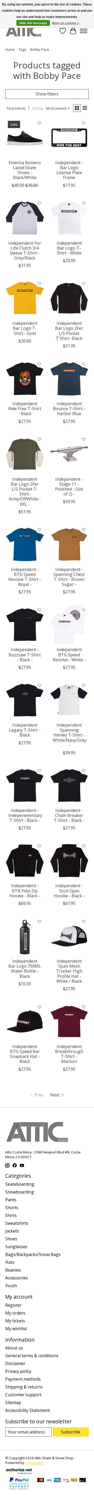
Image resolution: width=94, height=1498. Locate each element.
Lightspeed (34, 1462)
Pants (10, 1200)
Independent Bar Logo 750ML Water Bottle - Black (24, 968)
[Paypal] (19, 1490)
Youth (11, 1285)
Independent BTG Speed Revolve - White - (69, 654)
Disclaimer (15, 1363)
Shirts (11, 1215)
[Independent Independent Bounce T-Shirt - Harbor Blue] (69, 378)
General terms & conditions (31, 1356)
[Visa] (49, 1480)
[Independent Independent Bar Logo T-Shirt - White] (69, 218)
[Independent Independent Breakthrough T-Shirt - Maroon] (69, 1021)
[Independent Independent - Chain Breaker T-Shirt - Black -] (69, 785)
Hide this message (33, 23)
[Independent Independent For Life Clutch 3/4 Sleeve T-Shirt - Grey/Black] (24, 218)
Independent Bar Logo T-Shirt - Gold (24, 328)
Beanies (13, 1270)
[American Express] (57, 1480)
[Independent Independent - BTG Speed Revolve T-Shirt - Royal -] (24, 544)
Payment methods (23, 1379)
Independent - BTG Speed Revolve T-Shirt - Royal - (24, 577)
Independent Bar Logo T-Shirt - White (69, 248)
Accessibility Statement (27, 1410)
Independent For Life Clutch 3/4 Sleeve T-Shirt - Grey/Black (24, 250)
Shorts (11, 1207)
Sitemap (13, 1402)
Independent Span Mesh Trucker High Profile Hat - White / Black (69, 971)
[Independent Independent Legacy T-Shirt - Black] (24, 700)
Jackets (12, 1231)
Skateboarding (19, 1184)
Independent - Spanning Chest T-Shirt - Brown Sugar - (69, 577)
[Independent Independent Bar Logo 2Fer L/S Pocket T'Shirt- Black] (69, 298)
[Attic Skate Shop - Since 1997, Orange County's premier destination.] (23, 30)
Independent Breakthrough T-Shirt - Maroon (69, 1054)
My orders (15, 1313)
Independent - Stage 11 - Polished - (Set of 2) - (69, 486)
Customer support (23, 1395)
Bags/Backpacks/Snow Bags (33, 1254)
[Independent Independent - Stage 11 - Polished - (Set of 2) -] (69, 454)
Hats (9, 1262)
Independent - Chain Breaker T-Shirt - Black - (69, 815)
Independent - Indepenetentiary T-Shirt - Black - (25, 815)
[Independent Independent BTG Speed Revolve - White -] (69, 624)
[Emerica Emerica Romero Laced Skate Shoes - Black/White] (24, 137)
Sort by (37, 108)
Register (13, 1305)
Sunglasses (16, 1246)
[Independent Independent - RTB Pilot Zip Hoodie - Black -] (24, 860)
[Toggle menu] (83, 31)
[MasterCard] (40, 1480)
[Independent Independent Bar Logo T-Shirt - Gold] (24, 298)
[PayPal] (74, 1480)
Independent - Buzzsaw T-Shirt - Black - (25, 654)
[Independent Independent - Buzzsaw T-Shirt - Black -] (24, 624)
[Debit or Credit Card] (82, 1480)
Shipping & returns (24, 1387)
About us (14, 1348)
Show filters (47, 94)
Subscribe (70, 1432)
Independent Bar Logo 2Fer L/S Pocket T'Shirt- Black (69, 330)
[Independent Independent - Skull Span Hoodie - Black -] (69, 860)
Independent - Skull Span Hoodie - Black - (69, 890)
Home (10, 49)
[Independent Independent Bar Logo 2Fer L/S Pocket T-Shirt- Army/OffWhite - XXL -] (24, 454)
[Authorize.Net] (19, 1472)
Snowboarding (19, 1192)
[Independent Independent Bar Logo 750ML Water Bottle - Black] (24, 936)
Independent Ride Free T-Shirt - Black (24, 408)
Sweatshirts (16, 1223)
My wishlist (16, 1328)
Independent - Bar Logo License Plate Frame (69, 170)
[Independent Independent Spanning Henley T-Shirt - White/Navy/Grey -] (69, 700)
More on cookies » (65, 23)
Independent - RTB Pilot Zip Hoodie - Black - (24, 890)
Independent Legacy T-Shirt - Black (24, 730)
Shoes (11, 1239)
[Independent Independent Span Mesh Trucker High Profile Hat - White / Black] (69, 936)
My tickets (15, 1321)
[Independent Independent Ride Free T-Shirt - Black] (24, 378)
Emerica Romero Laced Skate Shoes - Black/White (25, 170)
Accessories (16, 1278)
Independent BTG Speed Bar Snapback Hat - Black (25, 1054)
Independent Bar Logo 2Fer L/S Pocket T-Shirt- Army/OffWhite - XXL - (25, 491)
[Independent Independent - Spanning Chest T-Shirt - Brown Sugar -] (69, 544)
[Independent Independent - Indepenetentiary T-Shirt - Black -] (24, 785)
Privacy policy (18, 1371)
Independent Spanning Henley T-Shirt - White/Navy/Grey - (69, 735)
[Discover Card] (65, 1480)
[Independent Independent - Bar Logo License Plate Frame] (69, 137)
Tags (22, 49)
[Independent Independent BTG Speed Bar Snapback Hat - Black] (24, 1021)
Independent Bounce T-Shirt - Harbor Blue (69, 408)
